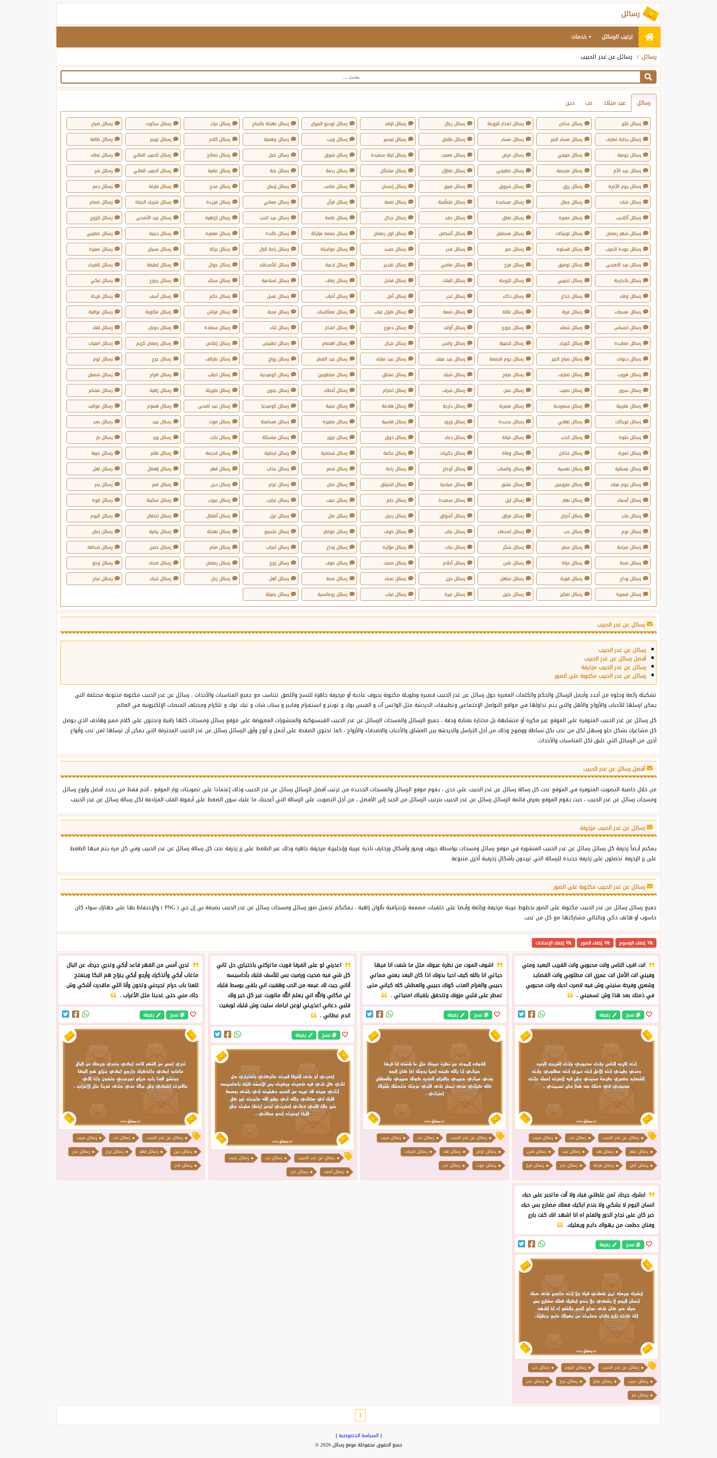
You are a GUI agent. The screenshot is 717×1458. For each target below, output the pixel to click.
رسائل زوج (279, 563)
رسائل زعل (220, 579)
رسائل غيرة (454, 594)
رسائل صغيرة (335, 422)
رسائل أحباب (336, 296)
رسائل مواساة (334, 249)
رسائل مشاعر (101, 390)
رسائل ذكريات (452, 453)
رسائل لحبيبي (570, 280)
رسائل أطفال (218, 516)
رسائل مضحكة (275, 437)
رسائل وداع (337, 547)
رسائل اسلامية (275, 280)
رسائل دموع (395, 328)
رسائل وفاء (630, 296)
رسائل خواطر (335, 531)
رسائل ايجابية (276, 453)
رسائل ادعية (336, 265)
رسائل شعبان (100, 375)
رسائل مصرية (511, 406)
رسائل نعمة (454, 312)
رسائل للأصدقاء (274, 265)
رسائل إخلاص (218, 343)
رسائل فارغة (160, 186)
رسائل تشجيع (276, 531)
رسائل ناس (513, 563)
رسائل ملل (338, 516)
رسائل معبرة (571, 218)
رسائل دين (220, 484)
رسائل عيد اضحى (214, 406)
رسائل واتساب (510, 469)
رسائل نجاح (102, 579)
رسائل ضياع (102, 124)
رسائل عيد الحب (274, 218)
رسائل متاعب (336, 186)
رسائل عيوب (219, 500)
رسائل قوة (102, 500)
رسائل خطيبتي (510, 171)
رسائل (649, 57)
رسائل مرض (513, 155)
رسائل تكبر (631, 124)
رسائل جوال (219, 265)
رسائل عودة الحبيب (623, 249)
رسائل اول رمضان (389, 233)
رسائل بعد (103, 422)
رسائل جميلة (277, 594)
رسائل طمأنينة (451, 202)
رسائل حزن (455, 579)
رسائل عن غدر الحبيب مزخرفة (613, 667)
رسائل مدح (219, 186)
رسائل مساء (512, 139)
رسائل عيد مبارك (391, 359)
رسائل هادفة (394, 406)
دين (570, 103)
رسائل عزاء (220, 124)
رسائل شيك (454, 375)
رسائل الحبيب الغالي (152, 171)
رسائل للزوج (101, 218)
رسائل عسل (278, 296)
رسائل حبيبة (102, 453)
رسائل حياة (572, 563)
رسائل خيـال (395, 343)
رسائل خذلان (571, 453)
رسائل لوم (103, 359)
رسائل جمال (572, 202)
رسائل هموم (159, 406)
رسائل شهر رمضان (623, 233)
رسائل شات (630, 202)
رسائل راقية (160, 390)
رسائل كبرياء (571, 343)
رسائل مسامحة (275, 422)
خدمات (580, 37)
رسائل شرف (454, 390)
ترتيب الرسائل (617, 37)
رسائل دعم (103, 186)
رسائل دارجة (454, 406)
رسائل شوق (336, 155)
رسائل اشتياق (393, 484)
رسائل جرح (161, 359)
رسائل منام (219, 547)
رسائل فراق (513, 516)
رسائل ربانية (160, 531)
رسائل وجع (102, 563)
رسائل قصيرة (628, 594)
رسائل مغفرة (217, 233)
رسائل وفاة (513, 453)
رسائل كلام (219, 139)
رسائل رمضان (218, 563)
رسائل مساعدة (510, 202)
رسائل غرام (279, 484)
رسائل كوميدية (274, 375)
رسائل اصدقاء (511, 531)
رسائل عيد (161, 422)
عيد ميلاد (614, 103)
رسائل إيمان (278, 186)
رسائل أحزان (572, 516)
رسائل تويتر (160, 139)
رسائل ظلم (160, 453)
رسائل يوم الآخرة (624, 186)
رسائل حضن (160, 547)
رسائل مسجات (628, 312)
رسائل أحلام (454, 563)
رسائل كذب (572, 437)
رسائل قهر (220, 469)
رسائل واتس (453, 343)
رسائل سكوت (158, 124)
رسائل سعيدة (451, 500)
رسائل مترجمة (569, 171)
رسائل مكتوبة (158, 312)
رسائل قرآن (337, 202)
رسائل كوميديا (275, 406)
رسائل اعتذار (336, 328)
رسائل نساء (395, 579)
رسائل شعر (337, 469)
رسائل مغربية (628, 406)
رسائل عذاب (278, 469)
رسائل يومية (629, 155)
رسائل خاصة (336, 218)
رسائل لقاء (103, 328)
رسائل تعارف (570, 375)
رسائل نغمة (395, 202)
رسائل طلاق (453, 139)
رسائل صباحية (452, 484)
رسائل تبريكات (628, 422)
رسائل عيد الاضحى (623, 265)
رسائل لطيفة (159, 265)
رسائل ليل (514, 500)
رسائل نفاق (513, 218)
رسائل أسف (160, 296)
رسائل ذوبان (159, 328)
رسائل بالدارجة (627, 280)
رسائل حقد (455, 218)
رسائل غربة (572, 312)
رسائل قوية (571, 579)
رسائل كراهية (217, 218)
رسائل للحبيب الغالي (152, 155)
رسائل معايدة (627, 343)
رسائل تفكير (571, 594)
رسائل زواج (278, 359)
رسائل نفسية (570, 469)
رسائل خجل (279, 155)
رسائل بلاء (631, 516)
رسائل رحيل (395, 516)
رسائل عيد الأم (627, 171)
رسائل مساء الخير (566, 139)
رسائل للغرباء (100, 265)
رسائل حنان (337, 484)
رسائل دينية (160, 233)
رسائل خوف (395, 531)
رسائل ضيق (454, 186)
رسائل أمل (396, 296)
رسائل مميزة (101, 249)
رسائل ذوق (395, 437)
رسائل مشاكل (393, 171)
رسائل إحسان (394, 186)
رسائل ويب (337, 139)
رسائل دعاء (455, 437)
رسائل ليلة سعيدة (388, 155)
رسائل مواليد (100, 406)
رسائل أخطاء (336, 390)
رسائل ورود (454, 422)
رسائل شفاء (571, 328)
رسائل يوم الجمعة (506, 359)
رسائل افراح (160, 375)
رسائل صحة (630, 563)
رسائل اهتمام (335, 343)
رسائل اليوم (101, 516)
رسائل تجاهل (512, 579)
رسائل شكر (513, 547)
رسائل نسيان (159, 249)
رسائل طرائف (217, 359)
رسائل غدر (455, 296)
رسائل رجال (454, 124)
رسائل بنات (455, 547)
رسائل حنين (513, 594)
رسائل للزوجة (511, 280)
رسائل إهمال (159, 469)
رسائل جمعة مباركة (329, 233)
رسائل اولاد (395, 124)
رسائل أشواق (452, 516)
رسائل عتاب (454, 531)
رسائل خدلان (571, 124)
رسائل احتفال (159, 516)
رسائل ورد (161, 437)
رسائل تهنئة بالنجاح (270, 124)
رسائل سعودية (568, 406)
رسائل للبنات (453, 280)
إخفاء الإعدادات (550, 943)
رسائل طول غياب (390, 312)
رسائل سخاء (219, 280)
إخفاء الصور (591, 943)
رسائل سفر (572, 547)
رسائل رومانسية (332, 594)
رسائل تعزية (629, 453)
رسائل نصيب (571, 390)
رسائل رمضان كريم (153, 343)
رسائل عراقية (101, 312)
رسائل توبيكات (569, 233)
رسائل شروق (511, 186)
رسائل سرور (630, 390)
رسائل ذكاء (513, 296)
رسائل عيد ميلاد (450, 359)
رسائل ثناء (279, 328)
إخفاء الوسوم (632, 943)
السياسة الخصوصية (359, 1435)
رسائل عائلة (513, 312)
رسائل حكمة (394, 453)
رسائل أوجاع (454, 469)
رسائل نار (104, 437)
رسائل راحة (396, 469)
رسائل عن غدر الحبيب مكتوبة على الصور (600, 676)
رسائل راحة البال (274, 249)
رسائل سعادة (217, 328)
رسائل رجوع (160, 280)
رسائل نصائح (218, 155)
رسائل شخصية (334, 453)
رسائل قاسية (394, 422)
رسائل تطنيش (276, 343)
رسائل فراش (218, 312)
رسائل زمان (102, 531)
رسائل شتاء (160, 579)
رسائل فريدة (218, 202)
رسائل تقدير (395, 265)
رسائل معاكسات (332, 312)
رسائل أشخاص (452, 233)
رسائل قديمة (217, 453)
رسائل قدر (455, 249)
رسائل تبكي (101, 280)
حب (589, 103)
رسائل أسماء (629, 500)
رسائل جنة (279, 171)
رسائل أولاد (454, 328)
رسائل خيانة (513, 437)
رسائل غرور (337, 437)
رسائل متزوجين (569, 484)
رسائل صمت (395, 563)
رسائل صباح (513, 375)
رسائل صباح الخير (567, 359)
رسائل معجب (453, 155)
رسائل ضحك (160, 563)
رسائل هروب (629, 375)
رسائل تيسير (395, 139)
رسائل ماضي (453, 265)
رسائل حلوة (630, 437)
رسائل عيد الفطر (332, 359)
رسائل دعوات (629, 359)
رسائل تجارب (277, 500)
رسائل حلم (396, 500)
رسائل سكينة (158, 500)
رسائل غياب (395, 594)
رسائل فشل (395, 280)
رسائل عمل (513, 390)
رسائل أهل (279, 579)
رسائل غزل (279, 516)
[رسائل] (650, 37)
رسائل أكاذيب (628, 218)
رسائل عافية (219, 171)
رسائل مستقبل (510, 233)
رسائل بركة (219, 249)
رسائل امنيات (101, 343)
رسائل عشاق (394, 375)
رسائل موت (219, 422)
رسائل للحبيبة (511, 343)
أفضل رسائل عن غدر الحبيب (615, 659)
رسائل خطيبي (100, 233)
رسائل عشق (512, 484)
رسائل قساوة (569, 249)
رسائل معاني (276, 202)
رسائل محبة (278, 312)
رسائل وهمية (276, 139)
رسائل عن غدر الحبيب (622, 650)
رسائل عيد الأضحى (153, 218)
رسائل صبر (514, 249)
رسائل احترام (394, 390)
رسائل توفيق (570, 265)
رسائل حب (573, 531)
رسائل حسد (395, 249)
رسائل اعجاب (277, 547)
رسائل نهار (572, 500)
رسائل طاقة (101, 139)
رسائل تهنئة (218, 531)
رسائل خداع (572, 296)
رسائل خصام (101, 202)
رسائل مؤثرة (394, 547)
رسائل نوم (631, 531)
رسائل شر (103, 171)
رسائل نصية (337, 406)
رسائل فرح (514, 265)
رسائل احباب (219, 375)
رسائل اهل (103, 469)
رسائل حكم (219, 296)
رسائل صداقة (100, 547)
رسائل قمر (161, 484)
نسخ (630, 1015)
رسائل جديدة (511, 422)
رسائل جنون (278, 390)
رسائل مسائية (628, 469)
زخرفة (604, 1015)
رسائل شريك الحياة (153, 202)
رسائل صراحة (629, 547)
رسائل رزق (573, 186)
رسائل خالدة (277, 233)
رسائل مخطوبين (333, 375)
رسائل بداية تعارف (623, 139)
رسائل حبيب (337, 500)
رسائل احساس (627, 328)
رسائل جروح (513, 328)
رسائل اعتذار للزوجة (505, 124)
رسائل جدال (395, 218)
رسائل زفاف (336, 280)
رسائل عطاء (102, 155)
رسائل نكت (220, 437)
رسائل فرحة (102, 296)
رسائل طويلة (217, 390)
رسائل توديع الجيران (329, 124)
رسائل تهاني (570, 422)
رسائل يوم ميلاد (625, 484)
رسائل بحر (103, 484)
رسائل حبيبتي (570, 155)
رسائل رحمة (337, 171)
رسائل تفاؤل (453, 171)
